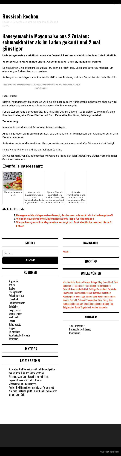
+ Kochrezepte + (77, 326)
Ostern (12, 321)
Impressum (74, 333)
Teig (111, 303)
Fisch (87, 285)
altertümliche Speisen (73, 282)
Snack (86, 303)
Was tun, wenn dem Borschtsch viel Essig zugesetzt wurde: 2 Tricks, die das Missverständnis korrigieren (29, 380)
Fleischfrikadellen (71, 289)
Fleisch (93, 285)
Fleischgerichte (16, 295)
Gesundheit (102, 289)
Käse (113, 296)
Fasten (77, 285)
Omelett (73, 300)
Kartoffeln (106, 292)
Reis (110, 300)
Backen (12, 288)
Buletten (67, 285)
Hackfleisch (68, 292)
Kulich (108, 296)
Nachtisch (14, 317)
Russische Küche (70, 303)
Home (65, 251)
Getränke (13, 306)
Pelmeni (81, 300)
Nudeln (66, 300)
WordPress (114, 451)
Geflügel (92, 289)
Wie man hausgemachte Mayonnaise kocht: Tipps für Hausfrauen (55, 218)
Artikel (12, 285)
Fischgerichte (15, 292)
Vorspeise (13, 339)
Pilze (100, 300)
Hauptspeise (14, 310)
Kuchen (101, 296)
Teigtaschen (68, 307)
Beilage (94, 282)
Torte (77, 307)
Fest (82, 285)
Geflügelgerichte (17, 303)
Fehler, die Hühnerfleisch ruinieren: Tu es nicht (31, 387)
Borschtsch (108, 282)
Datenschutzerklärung (80, 329)
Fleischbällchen (104, 285)
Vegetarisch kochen (89, 307)
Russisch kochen (20, 16)
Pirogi (105, 300)
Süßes (106, 303)
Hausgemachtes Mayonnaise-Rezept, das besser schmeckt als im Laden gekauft (64, 215)
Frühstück (13, 299)
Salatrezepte (15, 324)
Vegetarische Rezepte (19, 335)
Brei (116, 282)
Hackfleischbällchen (83, 292)
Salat (80, 303)
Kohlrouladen (91, 296)
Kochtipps (80, 296)
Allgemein (13, 281)
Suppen (12, 328)
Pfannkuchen (91, 300)
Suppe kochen (96, 303)
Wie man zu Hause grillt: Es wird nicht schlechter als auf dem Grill (33, 392)
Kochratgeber (15, 314)
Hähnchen (96, 292)
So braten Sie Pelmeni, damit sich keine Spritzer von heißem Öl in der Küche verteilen (32, 371)
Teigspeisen (14, 332)
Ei (72, 285)
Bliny (100, 282)
